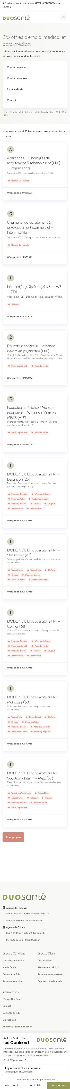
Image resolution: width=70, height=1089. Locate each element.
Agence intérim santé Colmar (17, 1026)
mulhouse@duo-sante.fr (35, 913)
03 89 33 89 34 (13, 913)
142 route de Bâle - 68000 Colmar (23, 940)
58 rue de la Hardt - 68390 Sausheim (24, 920)
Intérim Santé (9, 967)
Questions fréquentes (13, 960)
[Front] (16, 17)
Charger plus (13, 837)
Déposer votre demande (50, 981)
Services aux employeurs (50, 974)
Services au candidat (13, 981)
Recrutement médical (48, 967)
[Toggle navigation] (63, 17)
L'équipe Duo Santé (12, 999)
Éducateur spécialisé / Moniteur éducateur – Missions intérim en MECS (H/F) (31, 412)
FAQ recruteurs (45, 960)
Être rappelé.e (9, 1019)
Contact (7, 1005)
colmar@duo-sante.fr (34, 933)
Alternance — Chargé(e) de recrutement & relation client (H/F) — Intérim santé (33, 163)
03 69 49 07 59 (13, 933)
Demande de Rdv (11, 974)
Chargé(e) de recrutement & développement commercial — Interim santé (30, 227)
